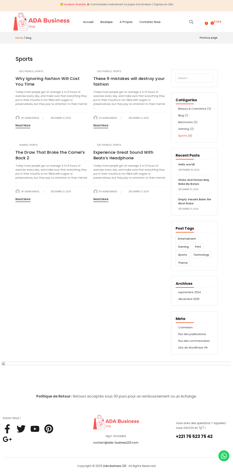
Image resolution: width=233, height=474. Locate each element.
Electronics (185, 122)
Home (19, 38)
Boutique (106, 22)
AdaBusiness (32, 117)
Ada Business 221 (114, 466)
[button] (215, 22)
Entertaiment (187, 239)
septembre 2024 (189, 292)
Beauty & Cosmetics (192, 109)
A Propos (126, 22)
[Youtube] (35, 428)
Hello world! (186, 164)
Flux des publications (192, 334)
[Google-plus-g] (7, 439)
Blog (181, 115)
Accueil (88, 22)
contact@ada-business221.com (115, 442)
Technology (201, 255)
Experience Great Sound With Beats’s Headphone (123, 155)
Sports (182, 135)
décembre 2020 (189, 299)
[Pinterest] (48, 428)
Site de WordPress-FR (193, 347)
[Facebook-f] (7, 428)
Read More (22, 125)
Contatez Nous (150, 22)
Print (198, 247)
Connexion (185, 327)
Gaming (183, 129)
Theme (183, 263)
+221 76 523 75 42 (194, 436)
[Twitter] (21, 428)
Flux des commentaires (194, 341)
